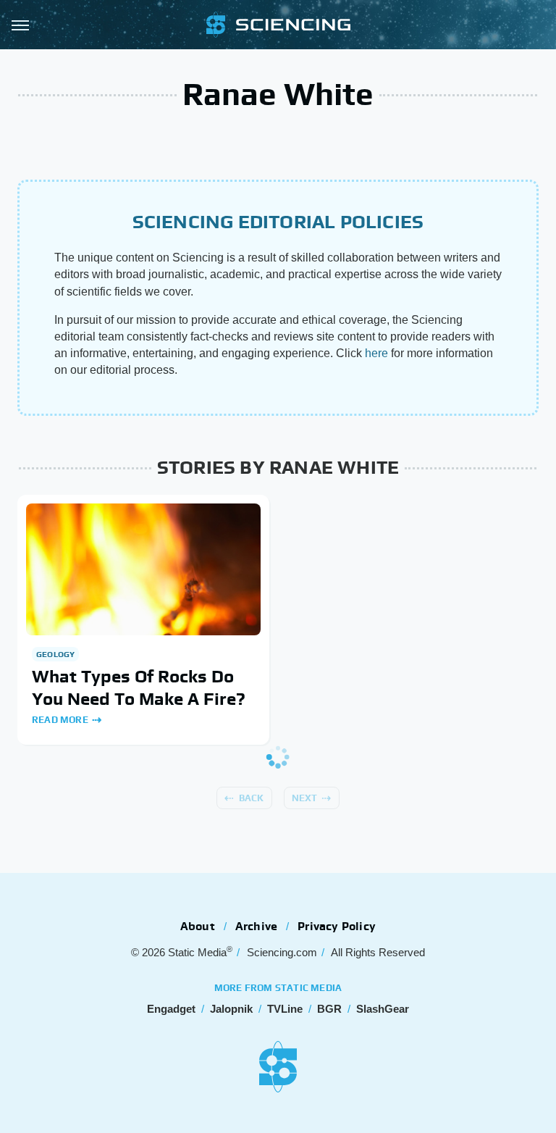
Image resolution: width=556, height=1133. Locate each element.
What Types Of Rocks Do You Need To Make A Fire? (138, 687)
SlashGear (382, 1009)
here (376, 353)
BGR (329, 1009)
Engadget (171, 1009)
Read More (60, 719)
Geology (55, 654)
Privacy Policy (337, 926)
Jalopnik (231, 1009)
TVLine (285, 1009)
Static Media (197, 952)
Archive (256, 926)
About (197, 926)
